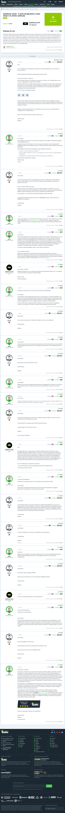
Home (3, 4)
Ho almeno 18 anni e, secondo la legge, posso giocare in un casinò (28, 789)
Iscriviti (49, 786)
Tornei (48, 4)
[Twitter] (54, 732)
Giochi (16, 4)
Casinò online (10, 4)
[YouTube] (59, 732)
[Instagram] (57, 732)
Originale (49, 31)
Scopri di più (43, 6)
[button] (54, 808)
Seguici (52, 730)
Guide (26, 4)
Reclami (31, 4)
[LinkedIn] (62, 732)
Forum (36, 4)
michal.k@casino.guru (33, 220)
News (53, 4)
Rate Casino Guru (42, 692)
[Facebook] (52, 732)
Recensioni (42, 4)
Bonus (21, 4)
